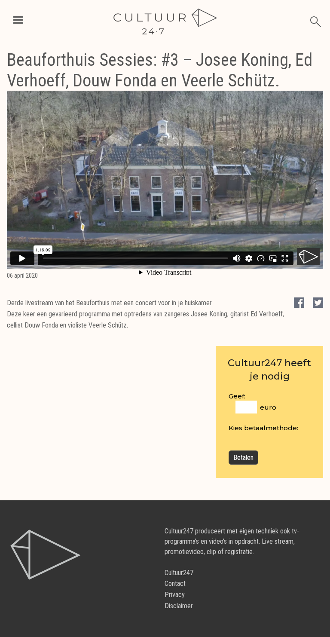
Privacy (175, 595)
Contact (175, 583)
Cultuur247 (179, 573)
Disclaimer (179, 606)
